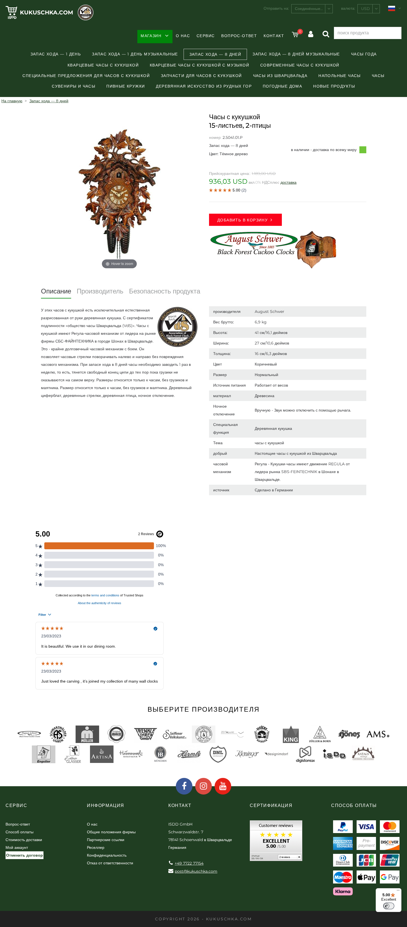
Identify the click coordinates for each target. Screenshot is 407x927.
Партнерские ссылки (105, 839)
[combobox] (312, 8)
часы (378, 75)
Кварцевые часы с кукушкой (103, 65)
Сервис (206, 35)
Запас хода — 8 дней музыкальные (296, 54)
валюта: (348, 8)
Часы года (364, 54)
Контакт (274, 35)
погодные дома (282, 86)
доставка (288, 182)
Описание (56, 291)
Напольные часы (339, 75)
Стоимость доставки (24, 839)
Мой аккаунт (17, 847)
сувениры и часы (73, 86)
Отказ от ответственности (110, 862)
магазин (151, 35)
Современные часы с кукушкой (299, 65)
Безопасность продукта (164, 291)
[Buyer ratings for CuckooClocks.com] (276, 842)
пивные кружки (125, 86)
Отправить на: (276, 8)
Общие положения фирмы (111, 831)
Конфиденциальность (107, 855)
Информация (105, 805)
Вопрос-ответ (239, 35)
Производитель (100, 291)
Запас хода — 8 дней (215, 54)
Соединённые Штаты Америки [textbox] (314, 8)
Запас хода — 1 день (55, 54)
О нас (183, 35)
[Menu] (398, 891)
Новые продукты (334, 86)
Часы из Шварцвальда (280, 75)
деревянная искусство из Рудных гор (204, 86)
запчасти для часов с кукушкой (201, 75)
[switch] (388, 906)
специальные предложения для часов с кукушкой (86, 75)
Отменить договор (24, 855)
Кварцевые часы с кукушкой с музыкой (199, 65)
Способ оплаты (20, 831)
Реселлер (95, 847)
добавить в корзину (242, 220)
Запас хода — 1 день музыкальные (135, 54)
